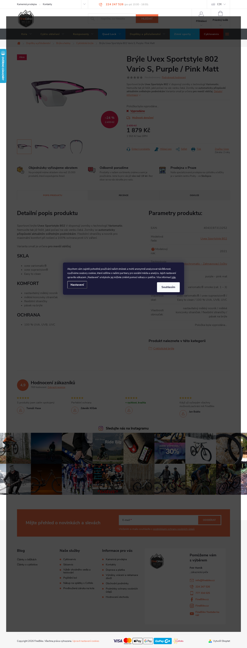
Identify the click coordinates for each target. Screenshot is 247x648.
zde (174, 277)
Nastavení (77, 285)
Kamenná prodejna (27, 4)
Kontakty (47, 4)
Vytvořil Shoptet (221, 641)
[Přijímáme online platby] (148, 641)
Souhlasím (168, 287)
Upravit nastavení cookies (86, 641)
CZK (219, 4)
